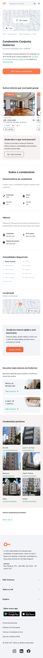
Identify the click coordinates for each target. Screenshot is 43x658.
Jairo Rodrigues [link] (7, 516)
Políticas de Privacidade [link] (11, 627)
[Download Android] (12, 614)
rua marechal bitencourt (10, 450)
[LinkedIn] (21, 651)
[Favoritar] (33, 120)
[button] (21, 306)
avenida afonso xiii (28, 450)
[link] (14, 154)
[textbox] (22, 3)
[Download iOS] (28, 614)
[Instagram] (14, 651)
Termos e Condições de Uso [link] (13, 632)
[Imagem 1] (19, 113)
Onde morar (12, 34)
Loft (4, 34)
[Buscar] (34, 3)
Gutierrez (36, 34)
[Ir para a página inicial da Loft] (5, 3)
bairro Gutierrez (19, 59)
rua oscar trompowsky (29, 476)
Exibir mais (6, 520)
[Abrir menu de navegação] (39, 3)
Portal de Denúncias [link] (10, 623)
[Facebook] (28, 651)
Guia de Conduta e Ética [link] (11, 636)
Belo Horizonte (24, 34)
